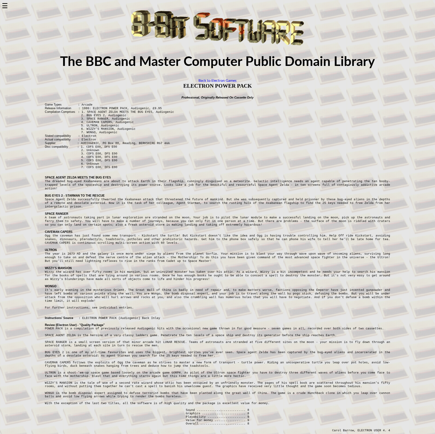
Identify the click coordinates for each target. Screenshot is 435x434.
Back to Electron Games (217, 80)
